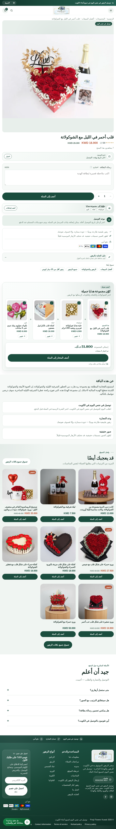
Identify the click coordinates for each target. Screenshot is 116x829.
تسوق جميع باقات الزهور (16, 461)
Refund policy (76, 824)
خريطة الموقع (73, 771)
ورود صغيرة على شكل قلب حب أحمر (97, 621)
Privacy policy (90, 824)
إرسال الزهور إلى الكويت (68, 780)
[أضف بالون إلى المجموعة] (24, 303)
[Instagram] (111, 796)
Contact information (43, 824)
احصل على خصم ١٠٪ (16, 790)
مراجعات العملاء (72, 762)
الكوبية (52, 775)
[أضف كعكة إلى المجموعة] (51, 303)
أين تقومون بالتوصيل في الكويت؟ (93, 721)
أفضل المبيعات (88, 19)
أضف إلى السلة (48, 196)
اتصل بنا (75, 790)
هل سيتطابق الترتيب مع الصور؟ (94, 700)
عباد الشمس (49, 766)
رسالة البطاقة (105, 167)
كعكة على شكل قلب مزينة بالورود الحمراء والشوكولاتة (60, 565)
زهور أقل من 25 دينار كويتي (53, 269)
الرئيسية (110, 19)
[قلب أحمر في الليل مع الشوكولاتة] (106, 303)
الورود (52, 771)
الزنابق (52, 757)
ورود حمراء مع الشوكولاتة (64, 621)
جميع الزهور (72, 269)
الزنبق (52, 762)
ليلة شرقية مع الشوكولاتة (64, 506)
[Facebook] (105, 796)
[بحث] (12, 10)
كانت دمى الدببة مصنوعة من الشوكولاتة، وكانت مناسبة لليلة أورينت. (96, 508)
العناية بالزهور (73, 794)
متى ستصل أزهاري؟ (99, 690)
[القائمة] (111, 10)
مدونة (76, 766)
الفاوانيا (52, 780)
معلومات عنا (74, 757)
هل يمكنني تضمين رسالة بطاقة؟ (94, 710)
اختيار (8, 156)
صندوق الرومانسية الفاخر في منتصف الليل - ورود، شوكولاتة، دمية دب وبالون (20, 508)
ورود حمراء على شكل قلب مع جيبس (97, 564)
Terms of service (61, 824)
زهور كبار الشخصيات (70, 785)
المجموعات (100, 19)
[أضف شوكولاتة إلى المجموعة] (78, 303)
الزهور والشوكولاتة (89, 269)
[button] (5, 10)
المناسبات (75, 775)
